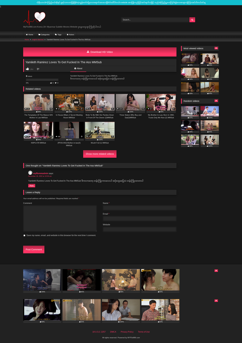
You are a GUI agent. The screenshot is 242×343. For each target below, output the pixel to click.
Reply (32, 186)
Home (30, 35)
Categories (45, 35)
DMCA (113, 332)
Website (106, 225)
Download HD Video (101, 52)
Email (106, 214)
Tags (59, 35)
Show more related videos (100, 154)
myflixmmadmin (40, 173)
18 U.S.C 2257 (99, 332)
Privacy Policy (127, 332)
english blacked (37, 39)
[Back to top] (234, 336)
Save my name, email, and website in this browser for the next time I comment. (61, 235)
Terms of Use (144, 332)
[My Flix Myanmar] (34, 17)
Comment (27, 203)
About (79, 68)
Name (106, 203)
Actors (71, 35)
